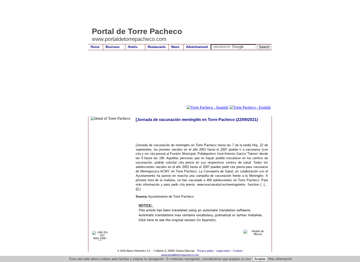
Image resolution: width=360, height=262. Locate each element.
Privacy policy (205, 250)
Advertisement (197, 47)
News (175, 47)
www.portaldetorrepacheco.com (180, 254)
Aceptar (259, 259)
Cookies (238, 250)
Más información (280, 259)
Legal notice (223, 250)
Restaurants (157, 47)
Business (113, 47)
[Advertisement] (177, 13)
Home (95, 47)
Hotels (132, 47)
